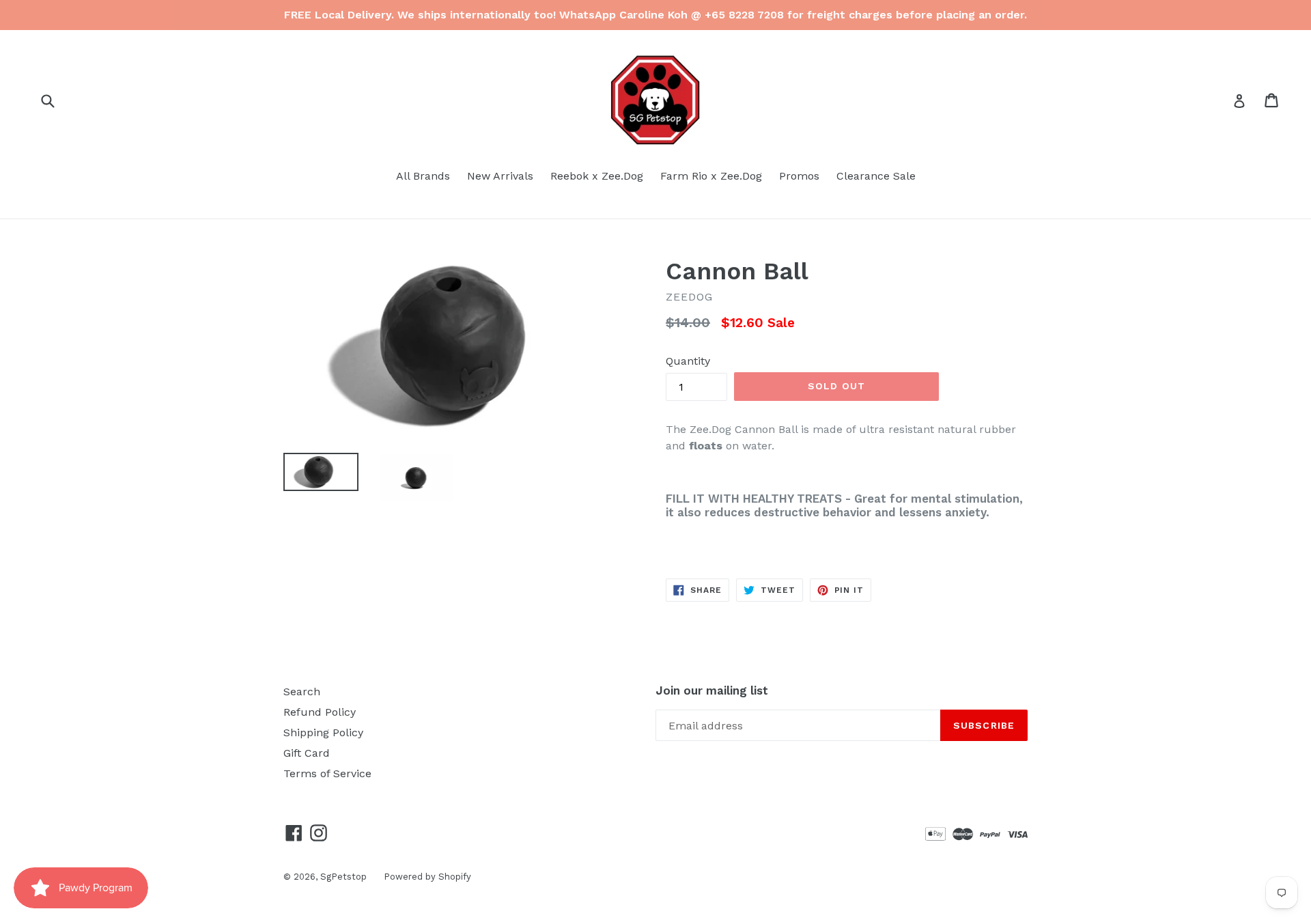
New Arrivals (500, 175)
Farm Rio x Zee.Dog (711, 175)
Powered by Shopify (427, 876)
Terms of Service (327, 773)
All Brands (423, 175)
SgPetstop (343, 876)
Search (301, 691)
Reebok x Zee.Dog (596, 175)
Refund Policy (319, 712)
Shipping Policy (323, 732)
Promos (799, 175)
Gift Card (306, 752)
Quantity (688, 360)
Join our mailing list (712, 690)
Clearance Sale (876, 175)
